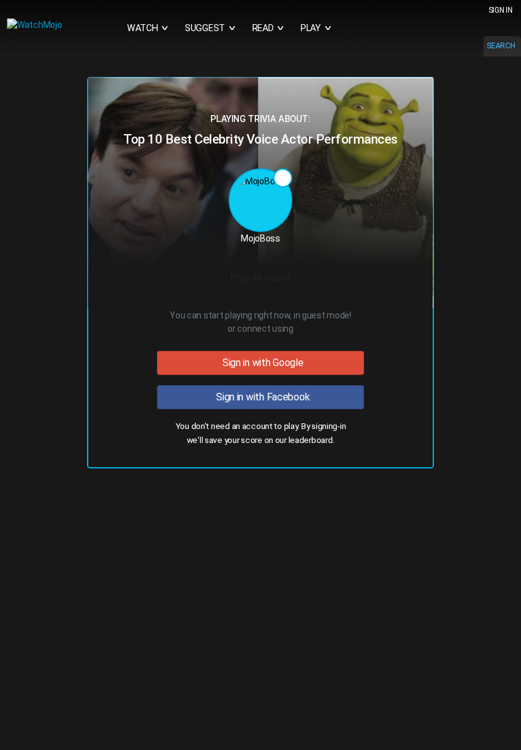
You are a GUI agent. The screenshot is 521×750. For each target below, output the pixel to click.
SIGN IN (501, 10)
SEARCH (501, 45)
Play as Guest (261, 277)
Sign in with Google (260, 363)
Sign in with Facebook (261, 397)
